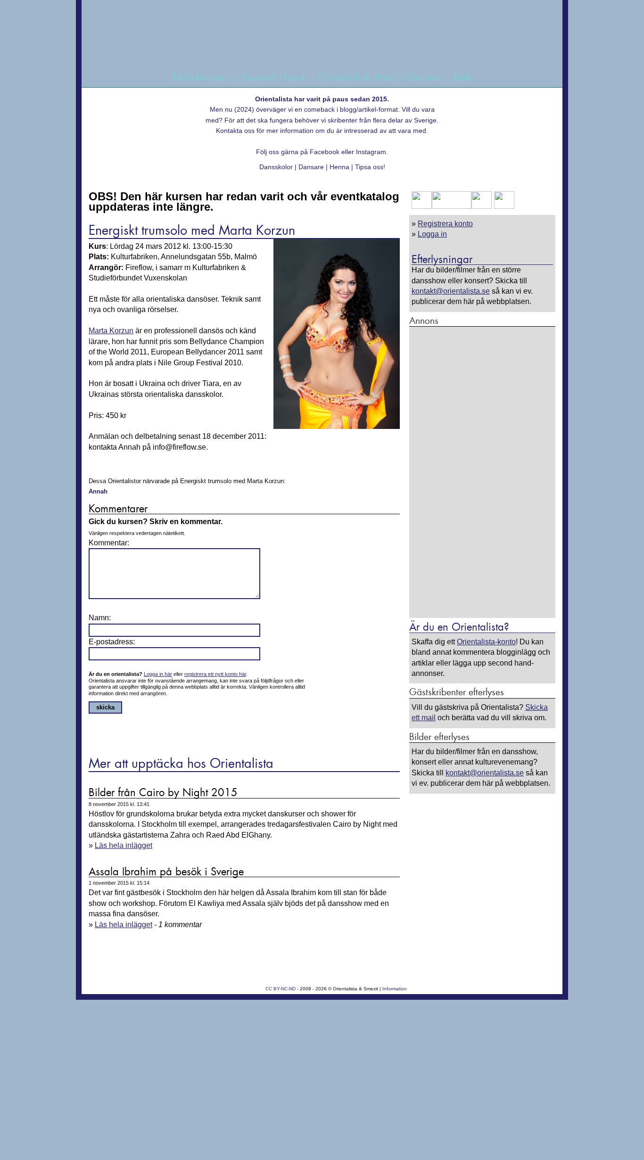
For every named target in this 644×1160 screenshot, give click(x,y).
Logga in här (158, 674)
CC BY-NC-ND (280, 988)
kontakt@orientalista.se (451, 291)
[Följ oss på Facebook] (422, 206)
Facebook (324, 152)
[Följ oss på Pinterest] (481, 206)
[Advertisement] (482, 471)
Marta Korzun (111, 331)
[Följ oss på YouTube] (451, 206)
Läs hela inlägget (123, 845)
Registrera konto (445, 224)
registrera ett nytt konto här (215, 674)
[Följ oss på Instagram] (503, 206)
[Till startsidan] (311, 46)
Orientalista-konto (486, 642)
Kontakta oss (235, 130)
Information (394, 988)
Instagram (371, 152)
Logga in (432, 234)
